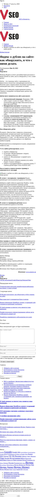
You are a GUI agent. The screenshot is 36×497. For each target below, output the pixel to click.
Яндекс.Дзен (30, 465)
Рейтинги (5, 463)
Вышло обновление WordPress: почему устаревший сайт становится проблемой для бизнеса (18, 396)
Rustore (30, 454)
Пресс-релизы (17, 460)
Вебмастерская (8, 27)
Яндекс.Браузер (10, 465)
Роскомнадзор (18, 463)
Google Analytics (31, 452)
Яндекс (2, 275)
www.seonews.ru (31, 272)
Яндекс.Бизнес (3, 465)
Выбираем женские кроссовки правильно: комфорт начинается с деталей (17, 389)
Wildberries (24, 456)
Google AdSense (24, 452)
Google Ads (16, 452)
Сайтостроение (8, 29)
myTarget (17, 454)
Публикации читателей (11, 25)
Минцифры (3, 460)
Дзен (2, 458)
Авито (28, 456)
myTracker (22, 454)
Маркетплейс (28, 458)
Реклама (11, 463)
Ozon (26, 454)
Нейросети (10, 460)
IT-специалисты (10, 454)
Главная (6, 22)
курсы (14, 469)
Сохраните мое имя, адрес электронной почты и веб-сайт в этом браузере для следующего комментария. (17, 357)
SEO (5, 7)
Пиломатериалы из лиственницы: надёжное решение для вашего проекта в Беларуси (17, 385)
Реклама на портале (10, 373)
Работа (1, 463)
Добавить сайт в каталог (11, 368)
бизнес (11, 469)
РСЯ (34, 460)
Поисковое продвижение (11, 371)
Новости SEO (8, 24)
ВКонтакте (33, 456)
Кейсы (22, 458)
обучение (25, 469)
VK (10, 456)
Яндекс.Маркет (22, 467)
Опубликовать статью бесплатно (14, 370)
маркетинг (20, 469)
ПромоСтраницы (27, 460)
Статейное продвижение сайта (10, 416)
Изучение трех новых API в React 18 (11, 432)
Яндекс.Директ (6, 467)
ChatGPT (2, 452)
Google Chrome (3, 454)
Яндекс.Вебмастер (20, 465)
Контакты (7, 5)
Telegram (6, 456)
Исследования (15, 458)
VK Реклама (16, 456)
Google (8, 451)
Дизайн (6, 458)
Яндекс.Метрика (4, 469)
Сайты (23, 463)
